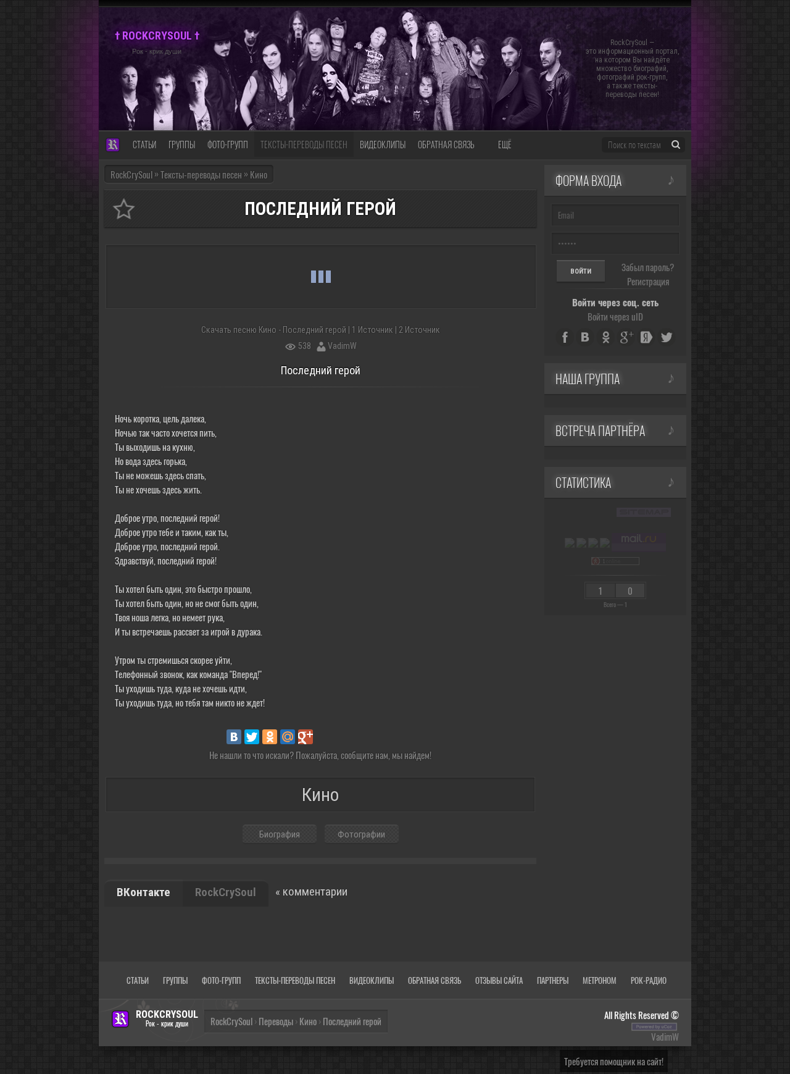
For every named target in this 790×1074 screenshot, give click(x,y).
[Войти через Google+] (626, 337)
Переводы (276, 1021)
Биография (279, 834)
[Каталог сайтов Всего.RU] (581, 542)
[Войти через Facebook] (564, 337)
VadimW (342, 346)
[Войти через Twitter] (666, 337)
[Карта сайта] (644, 512)
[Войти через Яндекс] (646, 337)
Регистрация (648, 281)
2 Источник (419, 330)
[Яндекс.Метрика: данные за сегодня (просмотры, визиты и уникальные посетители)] (570, 543)
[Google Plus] (305, 736)
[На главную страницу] (113, 145)
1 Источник (372, 330)
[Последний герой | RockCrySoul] (123, 208)
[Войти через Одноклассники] (605, 337)
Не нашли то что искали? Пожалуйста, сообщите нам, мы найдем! (320, 754)
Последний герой (352, 1021)
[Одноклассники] (269, 736)
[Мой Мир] (287, 736)
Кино (308, 1021)
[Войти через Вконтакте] (585, 337)
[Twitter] (251, 736)
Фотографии (361, 834)
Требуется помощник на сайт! (613, 1061)
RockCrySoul (131, 174)
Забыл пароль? (648, 267)
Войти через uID (615, 316)
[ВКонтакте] (234, 736)
